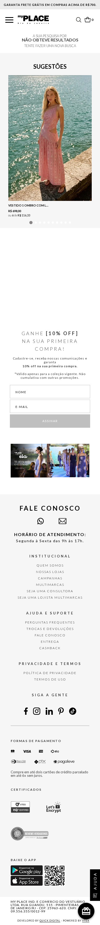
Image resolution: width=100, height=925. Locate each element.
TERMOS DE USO (50, 679)
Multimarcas (50, 585)
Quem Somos (50, 565)
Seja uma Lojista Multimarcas (50, 597)
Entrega (50, 642)
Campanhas (50, 578)
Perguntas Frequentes (50, 622)
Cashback (50, 648)
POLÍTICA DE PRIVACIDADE (50, 673)
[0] (87, 19)
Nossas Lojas (50, 572)
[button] (9, 20)
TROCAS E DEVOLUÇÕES (50, 629)
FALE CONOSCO (50, 635)
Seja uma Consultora (50, 591)
